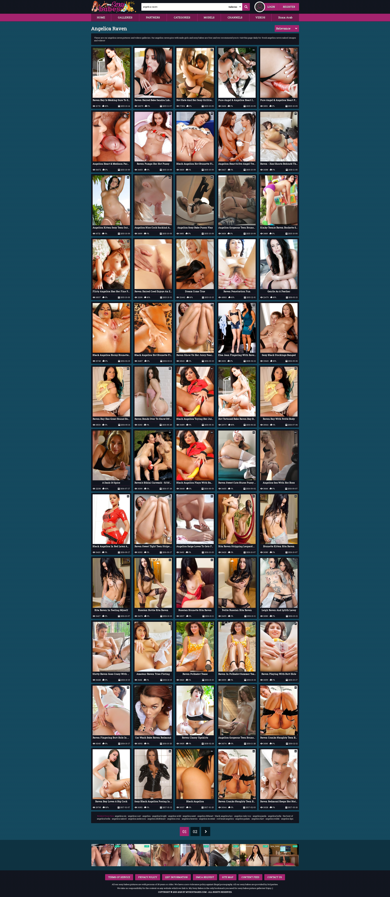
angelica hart (258, 818)
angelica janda (259, 816)
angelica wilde (273, 818)
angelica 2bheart (205, 816)
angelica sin (120, 816)
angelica (146, 816)
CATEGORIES (182, 17)
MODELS (209, 17)
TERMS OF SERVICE (119, 877)
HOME (101, 17)
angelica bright (159, 816)
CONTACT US (274, 877)
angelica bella (274, 816)
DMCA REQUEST (205, 877)
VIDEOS (260, 17)
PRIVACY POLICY (147, 877)
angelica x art (134, 816)
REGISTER (289, 6)
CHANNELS (235, 17)
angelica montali (207, 818)
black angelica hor (224, 816)
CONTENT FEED (250, 877)
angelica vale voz (242, 816)
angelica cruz (173, 818)
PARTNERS (153, 17)
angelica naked (119, 818)
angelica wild (174, 816)
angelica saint (189, 816)
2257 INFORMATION (176, 877)
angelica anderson (137, 818)
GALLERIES (125, 17)
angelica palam (242, 818)
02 (195, 831)
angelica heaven (189, 818)
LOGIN (271, 6)
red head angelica (225, 818)
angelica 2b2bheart (156, 818)
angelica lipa (287, 818)
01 (184, 831)
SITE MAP (227, 877)
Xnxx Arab (285, 17)
